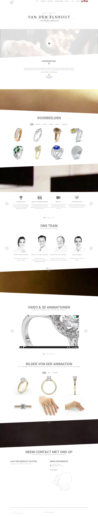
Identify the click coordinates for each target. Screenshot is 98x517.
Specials (57, 124)
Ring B (49, 372)
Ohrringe (45, 124)
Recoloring (55, 372)
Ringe (32, 124)
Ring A (44, 372)
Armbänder (37, 124)
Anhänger (51, 124)
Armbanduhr (64, 124)
